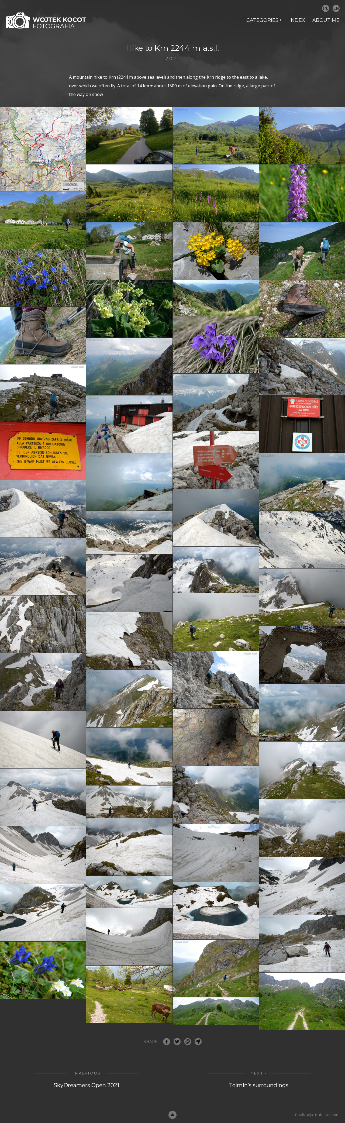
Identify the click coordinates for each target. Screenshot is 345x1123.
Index (297, 20)
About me (326, 20)
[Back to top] (172, 1115)
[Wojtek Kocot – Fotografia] (45, 20)
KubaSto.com (327, 1114)
